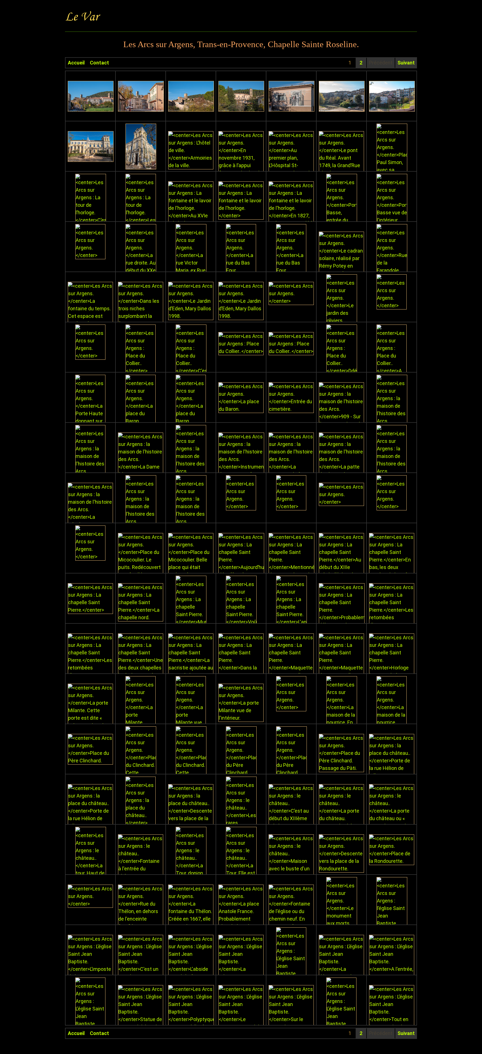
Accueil (76, 63)
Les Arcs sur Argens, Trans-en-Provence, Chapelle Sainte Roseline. (241, 44)
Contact (99, 63)
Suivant (406, 63)
